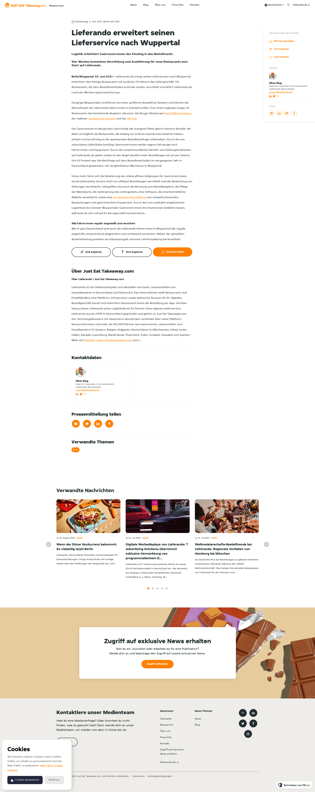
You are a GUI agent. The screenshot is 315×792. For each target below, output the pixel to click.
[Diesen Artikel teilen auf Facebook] (109, 424)
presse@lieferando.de (87, 390)
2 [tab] (153, 588)
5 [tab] (167, 588)
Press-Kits (177, 5)
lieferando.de (300, 5)
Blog (145, 5)
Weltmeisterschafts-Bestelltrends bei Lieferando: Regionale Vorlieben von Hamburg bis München (223, 549)
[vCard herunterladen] (124, 368)
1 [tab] (148, 588)
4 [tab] (162, 588)
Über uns (160, 5)
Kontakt (194, 5)
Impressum (138, 776)
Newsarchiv (166, 725)
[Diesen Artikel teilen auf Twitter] (87, 424)
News (133, 5)
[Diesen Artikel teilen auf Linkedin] (98, 424)
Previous (48, 544)
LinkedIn (89, 340)
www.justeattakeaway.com (113, 340)
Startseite (166, 719)
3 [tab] (157, 588)
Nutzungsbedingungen (159, 776)
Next (266, 544)
